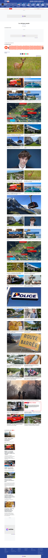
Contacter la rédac (13, 551)
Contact (5, 549)
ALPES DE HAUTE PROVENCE (26, 8)
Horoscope (40, 6)
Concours (30, 6)
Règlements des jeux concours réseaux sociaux (40, 550)
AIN (13, 8)
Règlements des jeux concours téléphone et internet (40, 555)
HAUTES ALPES (19, 8)
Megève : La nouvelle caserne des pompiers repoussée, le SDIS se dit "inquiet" (9, 453)
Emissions (19, 550)
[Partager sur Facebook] (20, 54)
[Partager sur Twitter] (22, 54)
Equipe (5, 550)
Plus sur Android (33, 550)
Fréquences (6, 552)
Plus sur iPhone (33, 549)
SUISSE (16, 8)
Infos (13, 6)
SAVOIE (10, 8)
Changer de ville (42, 8)
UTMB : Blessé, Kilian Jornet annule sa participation (8, 439)
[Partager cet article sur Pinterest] (24, 54)
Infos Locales (13, 550)
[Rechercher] (43, 1)
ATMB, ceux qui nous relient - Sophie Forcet (8, 468)
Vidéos (35, 6)
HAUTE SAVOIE (7, 8)
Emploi (46, 6)
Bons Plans (8, 6)
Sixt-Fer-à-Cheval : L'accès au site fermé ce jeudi (9, 480)
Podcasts (24, 6)
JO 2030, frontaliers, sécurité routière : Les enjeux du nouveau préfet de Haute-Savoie (9, 496)
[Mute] (12, 4)
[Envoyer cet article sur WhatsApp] (26, 54)
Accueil (2, 6)
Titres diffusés (6, 551)
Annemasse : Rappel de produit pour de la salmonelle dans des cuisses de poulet (9, 510)
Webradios (18, 6)
